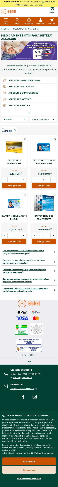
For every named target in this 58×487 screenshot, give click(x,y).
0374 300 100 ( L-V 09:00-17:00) (26, 373)
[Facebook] (23, 397)
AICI (14, 450)
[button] (40, 21)
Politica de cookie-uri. (44, 453)
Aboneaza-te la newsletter (22, 388)
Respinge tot (29, 470)
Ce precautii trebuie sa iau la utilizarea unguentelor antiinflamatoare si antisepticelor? (25, 289)
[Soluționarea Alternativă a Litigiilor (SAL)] (29, 349)
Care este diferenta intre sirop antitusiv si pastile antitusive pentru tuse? (24, 270)
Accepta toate (29, 461)
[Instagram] (34, 397)
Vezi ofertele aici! (36, 5)
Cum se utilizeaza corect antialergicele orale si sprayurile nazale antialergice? (23, 251)
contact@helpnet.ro (22, 377)
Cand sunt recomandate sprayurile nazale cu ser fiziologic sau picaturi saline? (24, 261)
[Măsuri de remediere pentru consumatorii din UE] (29, 341)
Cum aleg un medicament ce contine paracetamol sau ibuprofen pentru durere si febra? (26, 280)
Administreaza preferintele (29, 478)
